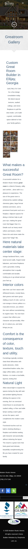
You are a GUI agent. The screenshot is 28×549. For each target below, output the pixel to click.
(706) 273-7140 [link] (5, 479)
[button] (23, 4)
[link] (9, 3)
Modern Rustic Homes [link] (16, 530)
